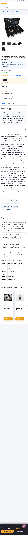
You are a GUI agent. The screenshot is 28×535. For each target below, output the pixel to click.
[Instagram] (17, 1)
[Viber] (21, 1)
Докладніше (17, 528)
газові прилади (5, 206)
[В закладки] (3, 86)
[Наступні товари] (26, 306)
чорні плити (17, 203)
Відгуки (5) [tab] (11, 103)
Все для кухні (10, 11)
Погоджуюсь (7, 531)
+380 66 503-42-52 (9, 0)
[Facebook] (15, 1)
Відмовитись (20, 531)
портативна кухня (14, 200)
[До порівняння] (6, 86)
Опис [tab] (3, 103)
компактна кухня (6, 209)
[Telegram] (23, 1)
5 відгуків (12, 75)
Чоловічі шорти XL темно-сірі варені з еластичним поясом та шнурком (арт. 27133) (19, 309)
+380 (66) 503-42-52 (14, 91)
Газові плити (18, 11)
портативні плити (15, 206)
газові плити (5, 200)
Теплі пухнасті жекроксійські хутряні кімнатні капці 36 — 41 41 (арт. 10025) (8, 309)
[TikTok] (19, 1)
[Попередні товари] (1, 306)
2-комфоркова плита (7, 203)
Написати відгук (19, 75)
